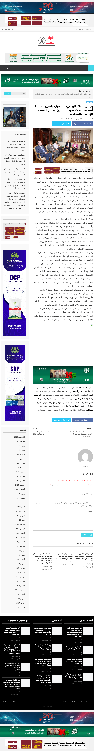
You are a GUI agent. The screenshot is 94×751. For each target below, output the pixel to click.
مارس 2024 (20, 564)
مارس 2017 (20, 599)
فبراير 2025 (20, 516)
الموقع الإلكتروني (87, 494)
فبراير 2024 (20, 568)
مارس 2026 (20, 459)
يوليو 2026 (21, 441)
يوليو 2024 (21, 546)
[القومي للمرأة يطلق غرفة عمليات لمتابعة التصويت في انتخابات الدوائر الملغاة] (88, 677)
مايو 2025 (21, 502)
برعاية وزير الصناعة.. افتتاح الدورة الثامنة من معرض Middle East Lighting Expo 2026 (15, 146)
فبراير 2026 (20, 463)
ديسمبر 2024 (20, 524)
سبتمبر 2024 (20, 537)
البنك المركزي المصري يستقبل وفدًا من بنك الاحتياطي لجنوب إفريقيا (64, 556)
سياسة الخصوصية (87, 29)
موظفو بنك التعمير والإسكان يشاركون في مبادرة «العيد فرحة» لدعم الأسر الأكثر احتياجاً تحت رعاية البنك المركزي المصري (42, 558)
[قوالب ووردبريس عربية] (44, 706)
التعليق (90, 511)
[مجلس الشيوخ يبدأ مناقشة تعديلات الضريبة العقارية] (88, 650)
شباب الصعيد (87, 119)
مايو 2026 (21, 450)
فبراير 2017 (20, 603)
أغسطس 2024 (19, 542)
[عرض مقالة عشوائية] (3, 68)
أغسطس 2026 (19, 437)
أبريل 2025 (21, 507)
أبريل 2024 (21, 559)
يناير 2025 (21, 520)
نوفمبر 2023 (20, 581)
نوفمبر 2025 (20, 476)
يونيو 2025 (21, 498)
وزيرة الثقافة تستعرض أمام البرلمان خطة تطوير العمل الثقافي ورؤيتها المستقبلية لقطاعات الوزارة (43, 662)
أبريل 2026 (21, 454)
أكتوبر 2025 (20, 481)
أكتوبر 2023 (20, 585)
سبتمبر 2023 (20, 590)
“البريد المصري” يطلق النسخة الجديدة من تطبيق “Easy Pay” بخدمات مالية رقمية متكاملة (12, 631)
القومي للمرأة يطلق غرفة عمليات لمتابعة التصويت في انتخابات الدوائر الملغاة (73, 676)
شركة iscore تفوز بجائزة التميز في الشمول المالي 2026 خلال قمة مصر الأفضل (12, 667)
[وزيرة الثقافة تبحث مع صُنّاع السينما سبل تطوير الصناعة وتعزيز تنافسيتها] (57, 648)
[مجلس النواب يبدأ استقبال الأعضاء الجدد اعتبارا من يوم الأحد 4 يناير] (88, 662)
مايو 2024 (21, 555)
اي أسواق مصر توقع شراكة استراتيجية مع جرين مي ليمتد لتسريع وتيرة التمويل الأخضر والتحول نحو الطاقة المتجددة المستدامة (11, 649)
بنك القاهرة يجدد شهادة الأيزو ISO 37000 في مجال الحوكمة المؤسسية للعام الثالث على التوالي (14, 159)
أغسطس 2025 (19, 489)
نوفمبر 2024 (20, 529)
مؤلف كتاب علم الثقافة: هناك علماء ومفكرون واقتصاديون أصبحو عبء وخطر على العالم (43, 679)
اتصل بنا (78, 29)
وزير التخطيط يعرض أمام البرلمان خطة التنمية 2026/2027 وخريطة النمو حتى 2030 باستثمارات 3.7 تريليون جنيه (74, 632)
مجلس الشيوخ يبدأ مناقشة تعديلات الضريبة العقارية (74, 648)
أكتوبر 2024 (20, 533)
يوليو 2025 (21, 494)
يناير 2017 (21, 607)
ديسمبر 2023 (20, 577)
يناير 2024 (21, 572)
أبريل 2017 (21, 594)
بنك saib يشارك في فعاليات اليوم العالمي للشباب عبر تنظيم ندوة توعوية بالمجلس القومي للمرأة (15, 184)
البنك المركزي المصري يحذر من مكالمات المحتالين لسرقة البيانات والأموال (14, 172)
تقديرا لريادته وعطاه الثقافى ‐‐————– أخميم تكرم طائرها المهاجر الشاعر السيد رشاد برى (42, 631)
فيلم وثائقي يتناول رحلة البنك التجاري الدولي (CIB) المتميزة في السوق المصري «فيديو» (83, 557)
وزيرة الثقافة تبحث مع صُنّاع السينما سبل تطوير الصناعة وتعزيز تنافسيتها (43, 647)
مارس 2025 (20, 511)
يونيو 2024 (21, 550)
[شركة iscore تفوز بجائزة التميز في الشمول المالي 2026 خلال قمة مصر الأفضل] (25, 667)
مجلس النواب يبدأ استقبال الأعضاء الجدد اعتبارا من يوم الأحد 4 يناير (74, 661)
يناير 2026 (21, 467)
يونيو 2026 (21, 446)
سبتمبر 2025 (20, 485)
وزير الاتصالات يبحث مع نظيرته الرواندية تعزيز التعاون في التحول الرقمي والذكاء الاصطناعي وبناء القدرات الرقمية (11, 684)
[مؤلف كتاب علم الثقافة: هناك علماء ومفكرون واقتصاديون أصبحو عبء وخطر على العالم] (57, 679)
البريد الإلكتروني (56, 485)
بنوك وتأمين (80, 91)
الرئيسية (88, 91)
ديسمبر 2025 (20, 472)
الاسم (90, 485)
